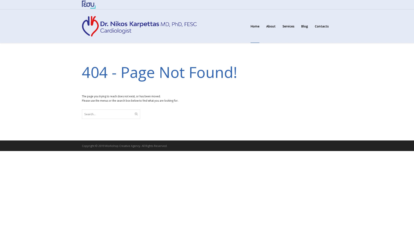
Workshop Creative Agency (122, 146)
